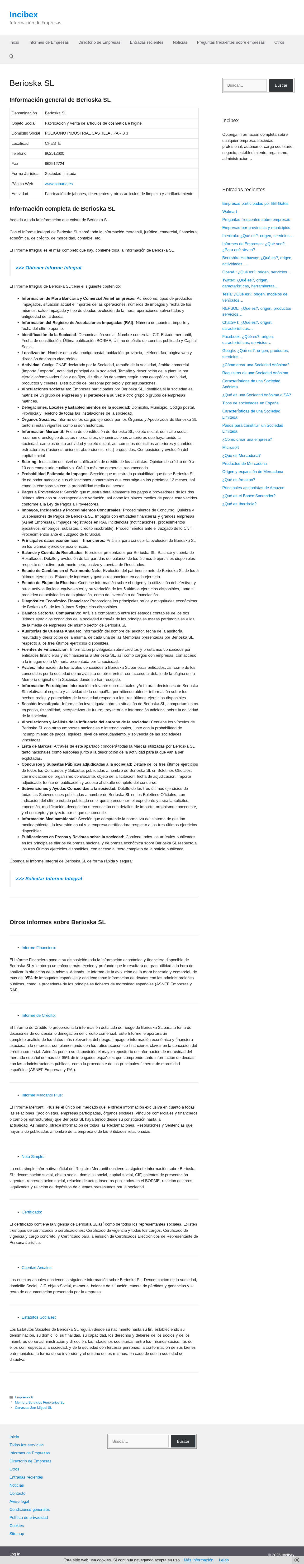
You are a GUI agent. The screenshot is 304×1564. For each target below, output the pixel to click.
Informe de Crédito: (39, 1015)
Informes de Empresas (48, 42)
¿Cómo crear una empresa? (247, 439)
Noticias (180, 42)
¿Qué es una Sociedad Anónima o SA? (256, 395)
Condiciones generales (30, 1509)
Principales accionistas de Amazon (253, 488)
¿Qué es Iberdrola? (239, 504)
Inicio (14, 42)
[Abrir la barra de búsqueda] (11, 57)
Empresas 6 (24, 1397)
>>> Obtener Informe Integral (48, 267)
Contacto (17, 1493)
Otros (279, 42)
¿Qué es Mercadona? (241, 455)
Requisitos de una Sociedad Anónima (255, 373)
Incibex (24, 14)
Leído (224, 1560)
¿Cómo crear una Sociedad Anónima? (255, 365)
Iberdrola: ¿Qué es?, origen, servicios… (258, 236)
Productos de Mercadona (244, 463)
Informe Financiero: (39, 948)
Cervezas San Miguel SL (33, 1407)
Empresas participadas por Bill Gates (255, 203)
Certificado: (32, 1212)
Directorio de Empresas (99, 42)
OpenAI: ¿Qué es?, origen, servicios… (256, 272)
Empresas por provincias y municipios (256, 227)
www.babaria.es (59, 184)
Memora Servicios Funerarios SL (39, 1402)
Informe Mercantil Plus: (42, 1095)
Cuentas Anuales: (37, 1267)
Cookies (17, 1525)
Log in (15, 1554)
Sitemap (17, 1533)
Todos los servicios (27, 1445)
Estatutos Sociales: (39, 1317)
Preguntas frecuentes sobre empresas (231, 42)
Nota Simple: (33, 1156)
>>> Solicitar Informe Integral (48, 878)
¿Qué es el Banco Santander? (249, 496)
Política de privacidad (29, 1517)
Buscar (281, 85)
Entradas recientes (146, 42)
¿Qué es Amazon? (238, 480)
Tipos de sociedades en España (250, 403)
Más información (198, 1560)
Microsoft (230, 447)
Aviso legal (19, 1501)
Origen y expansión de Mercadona (252, 471)
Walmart (229, 211)
